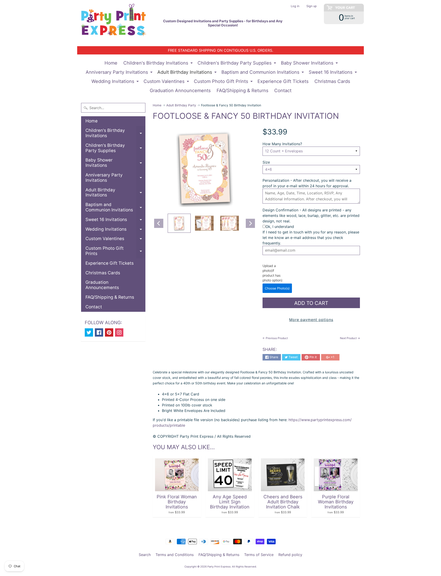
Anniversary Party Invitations (120, 73)
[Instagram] (119, 332)
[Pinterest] (109, 332)
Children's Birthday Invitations (158, 64)
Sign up (311, 6)
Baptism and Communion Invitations (263, 73)
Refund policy (290, 554)
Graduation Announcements (180, 90)
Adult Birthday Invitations (187, 73)
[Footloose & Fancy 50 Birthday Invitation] (179, 223)
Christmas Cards (332, 81)
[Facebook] (99, 332)
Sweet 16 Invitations (333, 73)
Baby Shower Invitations (310, 64)
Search (145, 554)
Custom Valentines (167, 82)
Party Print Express (219, 566)
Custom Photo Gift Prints (224, 82)
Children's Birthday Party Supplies (237, 64)
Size (266, 162)
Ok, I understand (280, 226)
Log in (295, 6)
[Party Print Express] (117, 23)
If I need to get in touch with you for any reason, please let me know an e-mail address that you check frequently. (311, 237)
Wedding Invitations (115, 82)
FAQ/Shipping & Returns (242, 90)
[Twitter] (89, 332)
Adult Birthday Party (181, 105)
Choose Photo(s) (277, 288)
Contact (282, 90)
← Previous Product (275, 338)
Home (111, 63)
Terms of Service (259, 554)
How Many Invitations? (282, 144)
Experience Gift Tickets (282, 81)
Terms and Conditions (174, 554)
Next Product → (350, 338)
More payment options (311, 319)
